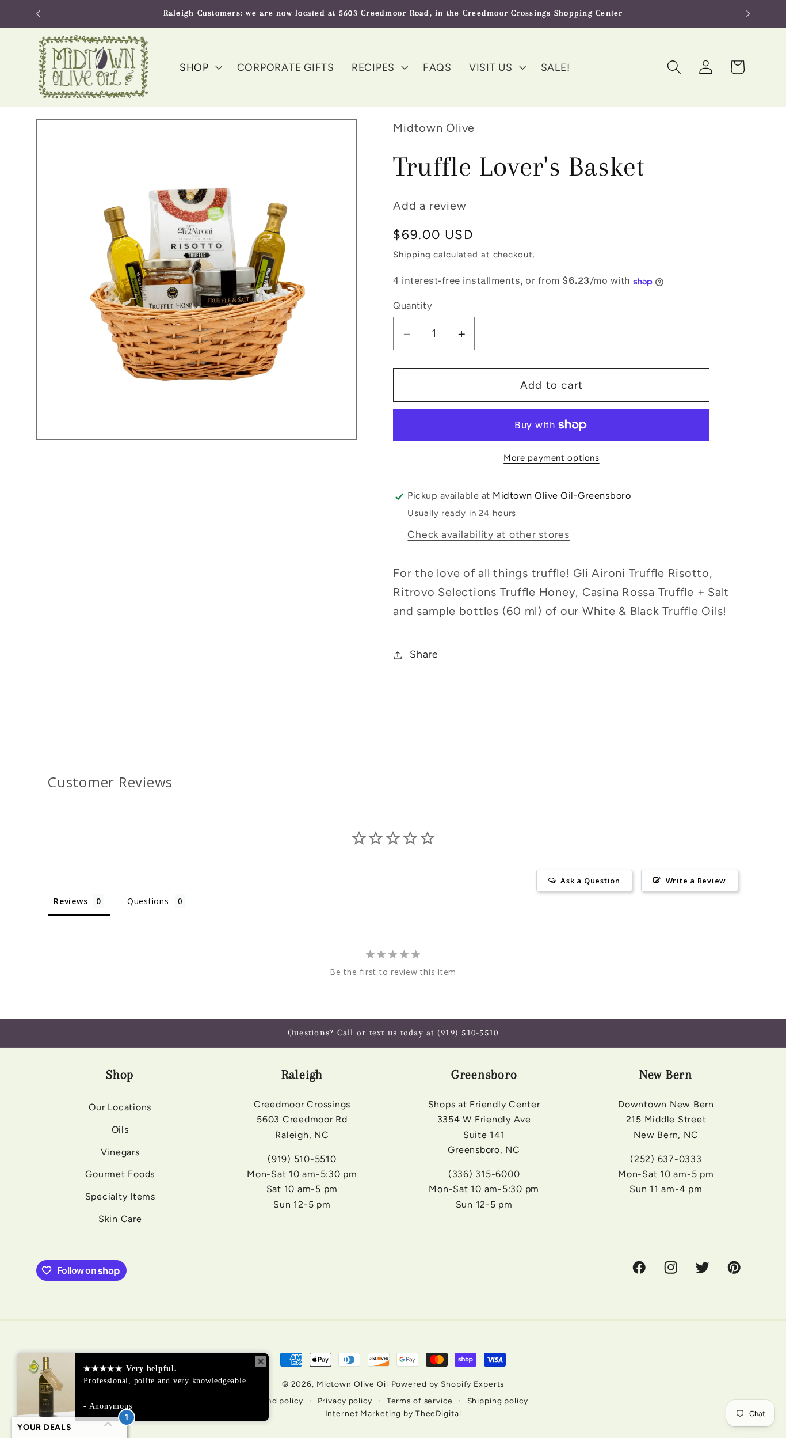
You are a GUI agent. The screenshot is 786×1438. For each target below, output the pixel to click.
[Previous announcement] (38, 14)
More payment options (551, 458)
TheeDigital (438, 1413)
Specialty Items (120, 1196)
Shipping (411, 255)
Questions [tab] (148, 901)
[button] (199, 67)
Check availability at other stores (488, 535)
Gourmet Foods (120, 1173)
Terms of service (420, 1400)
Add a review (429, 206)
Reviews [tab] (70, 901)
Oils (120, 1129)
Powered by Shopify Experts (448, 1383)
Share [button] (424, 654)
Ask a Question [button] (590, 880)
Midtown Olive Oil (352, 1383)
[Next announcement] (748, 14)
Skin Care (120, 1218)
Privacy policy (345, 1400)
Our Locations (120, 1107)
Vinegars (120, 1152)
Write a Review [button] (696, 880)
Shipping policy (497, 1400)
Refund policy (275, 1400)
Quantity (412, 305)
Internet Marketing (363, 1413)
